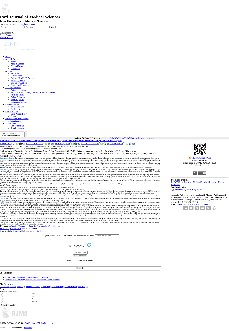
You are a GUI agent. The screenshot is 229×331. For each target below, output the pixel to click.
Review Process (17, 107)
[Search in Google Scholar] (20, 144)
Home (7, 56)
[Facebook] (185, 208)
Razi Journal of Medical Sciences (39, 323)
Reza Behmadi (116, 143)
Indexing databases (13, 121)
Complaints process (19, 102)
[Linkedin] (202, 208)
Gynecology (46, 286)
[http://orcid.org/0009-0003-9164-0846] (72, 144)
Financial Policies (18, 95)
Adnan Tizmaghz (7, 143)
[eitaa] (214, 208)
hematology (82, 286)
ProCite (204, 182)
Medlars (196, 182)
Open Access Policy (19, 114)
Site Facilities (10, 123)
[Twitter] (191, 208)
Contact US (15, 68)
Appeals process (17, 99)
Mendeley (178, 189)
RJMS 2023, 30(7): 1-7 (120, 138)
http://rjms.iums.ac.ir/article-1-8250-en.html (195, 204)
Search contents (17, 128)
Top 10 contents (17, 126)
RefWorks (175, 184)
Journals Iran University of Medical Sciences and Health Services (32, 280)
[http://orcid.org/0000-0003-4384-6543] (17, 144)
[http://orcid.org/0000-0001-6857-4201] (127, 144)
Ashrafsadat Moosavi (90, 143)
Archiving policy (18, 80)
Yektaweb (28, 327)
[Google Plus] (208, 208)
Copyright (15, 116)
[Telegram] (197, 208)
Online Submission (19, 97)
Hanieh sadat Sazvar (34, 143)
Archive (8, 71)
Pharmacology (58, 286)
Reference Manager (217, 182)
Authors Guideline (13, 87)
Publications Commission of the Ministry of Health (26, 277)
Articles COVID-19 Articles (22, 78)
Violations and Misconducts (16, 118)
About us (14, 61)
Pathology (21, 286)
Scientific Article (33, 286)
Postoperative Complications (48, 226)
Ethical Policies (11, 111)
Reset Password (6, 37)
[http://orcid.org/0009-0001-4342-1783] (46, 144)
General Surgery (36, 231)
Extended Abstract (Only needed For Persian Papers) (33, 92)
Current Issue (16, 76)
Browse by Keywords (20, 85)
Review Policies (12, 104)
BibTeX (174, 182)
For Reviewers (17, 109)
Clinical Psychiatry (8, 286)
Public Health (71, 286)
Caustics (13, 226)
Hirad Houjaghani (62, 143)
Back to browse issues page (142, 138)
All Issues (15, 73)
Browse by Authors (19, 83)
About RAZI (10, 59)
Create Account (6, 35)
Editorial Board (17, 66)
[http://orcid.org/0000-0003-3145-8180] (101, 144)
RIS (181, 182)
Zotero (190, 189)
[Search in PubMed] (23, 144)
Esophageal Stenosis (27, 226)
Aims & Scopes (17, 64)
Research (17, 231)
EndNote (188, 182)
